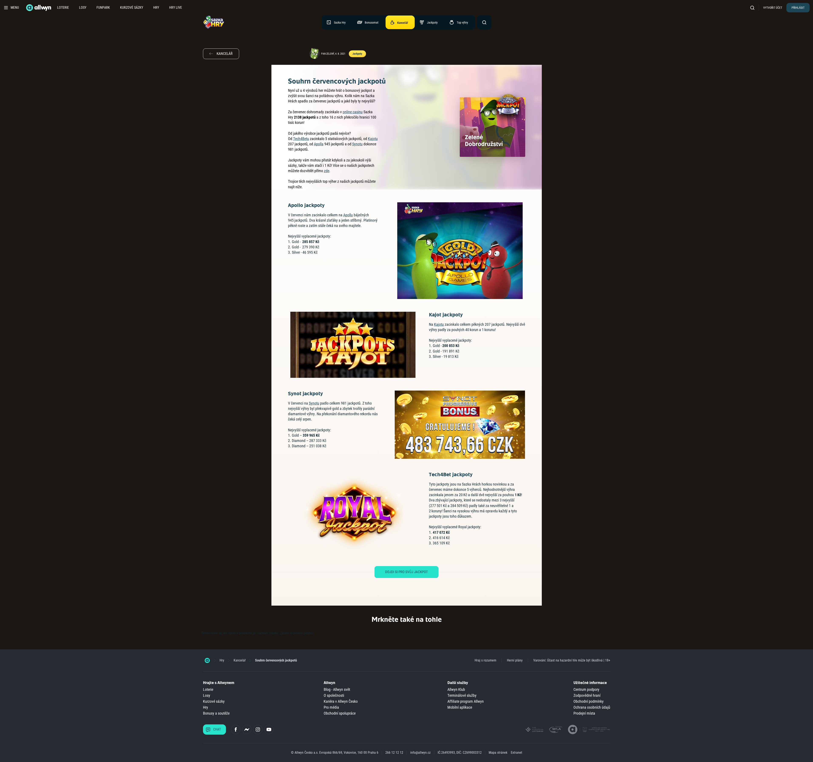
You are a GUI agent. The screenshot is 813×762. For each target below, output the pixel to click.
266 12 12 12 (394, 753)
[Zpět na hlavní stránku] (39, 7)
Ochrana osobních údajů (591, 707)
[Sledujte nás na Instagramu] (257, 729)
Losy (82, 8)
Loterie (63, 8)
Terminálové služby (462, 695)
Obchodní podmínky (588, 701)
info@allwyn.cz (420, 753)
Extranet (516, 753)
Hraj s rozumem (485, 660)
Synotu (357, 144)
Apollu (348, 215)
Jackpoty (357, 53)
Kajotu (373, 138)
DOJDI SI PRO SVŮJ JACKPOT (406, 572)
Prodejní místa (584, 713)
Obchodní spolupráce (340, 713)
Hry (156, 8)
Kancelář (240, 660)
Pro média (331, 707)
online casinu (353, 112)
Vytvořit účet (772, 7)
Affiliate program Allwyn (465, 701)
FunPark (103, 8)
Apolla (318, 144)
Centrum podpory (586, 689)
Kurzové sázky (131, 8)
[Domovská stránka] (207, 660)
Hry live (175, 8)
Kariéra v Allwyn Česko (341, 701)
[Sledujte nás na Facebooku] (235, 729)
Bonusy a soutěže (216, 713)
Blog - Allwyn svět (337, 689)
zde (326, 171)
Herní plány (515, 660)
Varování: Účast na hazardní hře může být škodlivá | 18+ (571, 660)
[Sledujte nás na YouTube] (269, 729)
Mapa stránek (498, 753)
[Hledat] (753, 7)
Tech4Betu (301, 138)
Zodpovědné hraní (586, 695)
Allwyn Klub (456, 689)
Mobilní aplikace (459, 707)
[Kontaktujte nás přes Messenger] (246, 729)
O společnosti (334, 695)
